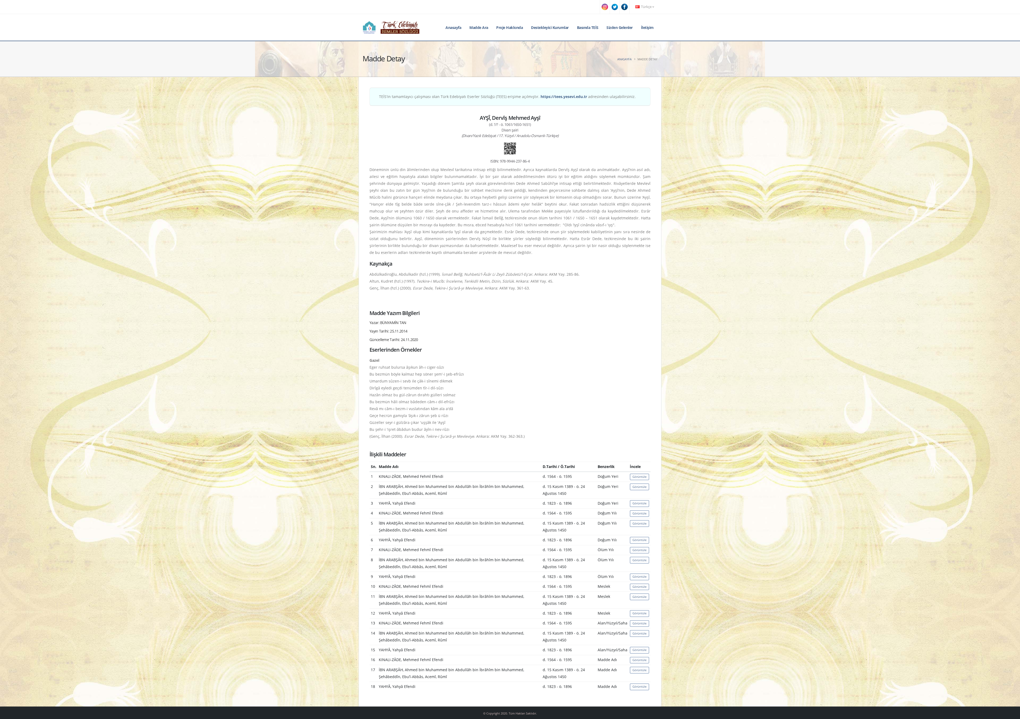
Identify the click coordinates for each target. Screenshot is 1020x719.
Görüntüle (639, 477)
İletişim (647, 27)
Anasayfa (453, 27)
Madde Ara (478, 27)
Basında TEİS (587, 27)
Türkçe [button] (646, 7)
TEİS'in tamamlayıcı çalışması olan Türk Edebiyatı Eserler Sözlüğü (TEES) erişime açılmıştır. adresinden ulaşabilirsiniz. (507, 96)
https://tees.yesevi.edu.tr (564, 96)
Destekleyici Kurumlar (550, 27)
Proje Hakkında (509, 27)
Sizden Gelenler (619, 27)
